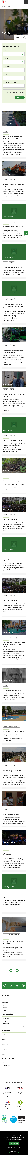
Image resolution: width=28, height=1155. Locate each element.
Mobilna (4, 1039)
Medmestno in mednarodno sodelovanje (13, 1026)
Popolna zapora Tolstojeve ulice (13, 227)
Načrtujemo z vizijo (7, 1063)
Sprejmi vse (14, 1143)
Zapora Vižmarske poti (10, 560)
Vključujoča (5, 1044)
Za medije (4, 1010)
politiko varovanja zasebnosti (13, 1139)
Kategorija (7, 66)
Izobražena (5, 1047)
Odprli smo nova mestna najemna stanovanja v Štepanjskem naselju (13, 771)
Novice (4, 1000)
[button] (15, 92)
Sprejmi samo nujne (14, 1147)
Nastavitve (14, 1151)
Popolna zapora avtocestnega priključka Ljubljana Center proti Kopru (13, 306)
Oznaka (7, 58)
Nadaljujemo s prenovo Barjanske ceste (13, 185)
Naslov (6, 74)
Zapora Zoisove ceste (10, 519)
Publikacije (5, 1007)
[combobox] (14, 54)
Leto (6, 50)
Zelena (4, 1034)
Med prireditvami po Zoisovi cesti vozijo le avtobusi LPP (13, 351)
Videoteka (5, 1002)
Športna (4, 1052)
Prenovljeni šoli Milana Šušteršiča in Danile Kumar (14, 943)
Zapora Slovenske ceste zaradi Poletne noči (12, 854)
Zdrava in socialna (7, 1042)
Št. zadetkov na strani (10, 82)
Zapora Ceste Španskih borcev (13, 440)
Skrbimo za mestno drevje (11, 481)
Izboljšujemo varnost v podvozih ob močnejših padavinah (13, 137)
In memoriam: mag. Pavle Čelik (12, 690)
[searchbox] (5, 61)
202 (21, 966)
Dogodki (4, 1005)
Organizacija (5, 1018)
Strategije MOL (6, 1065)
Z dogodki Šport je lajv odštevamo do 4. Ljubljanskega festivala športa (14, 644)
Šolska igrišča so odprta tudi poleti (14, 731)
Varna (3, 1054)
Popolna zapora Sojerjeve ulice (12, 267)
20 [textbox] (5, 86)
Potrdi (19, 97)
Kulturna (4, 1049)
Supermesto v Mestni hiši (11, 814)
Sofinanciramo (6, 1023)
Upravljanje (5, 1021)
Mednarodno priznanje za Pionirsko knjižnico (14, 395)
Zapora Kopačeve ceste (10, 897)
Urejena (4, 1037)
